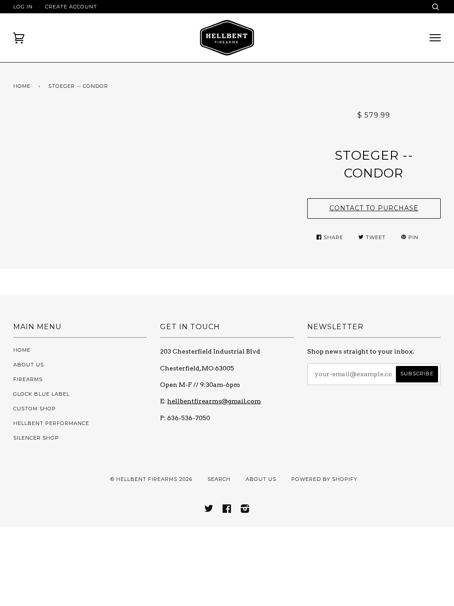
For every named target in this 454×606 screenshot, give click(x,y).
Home (22, 86)
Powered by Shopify (324, 479)
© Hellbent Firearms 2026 (151, 479)
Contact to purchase (374, 208)
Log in (23, 7)
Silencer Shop (36, 438)
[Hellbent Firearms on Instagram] (245, 510)
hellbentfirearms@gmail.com (214, 401)
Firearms (28, 379)
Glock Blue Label (41, 394)
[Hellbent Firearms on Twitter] (209, 510)
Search (219, 479)
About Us (28, 365)
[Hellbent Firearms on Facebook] (227, 510)
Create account (71, 7)
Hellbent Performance (51, 423)
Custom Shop (34, 408)
